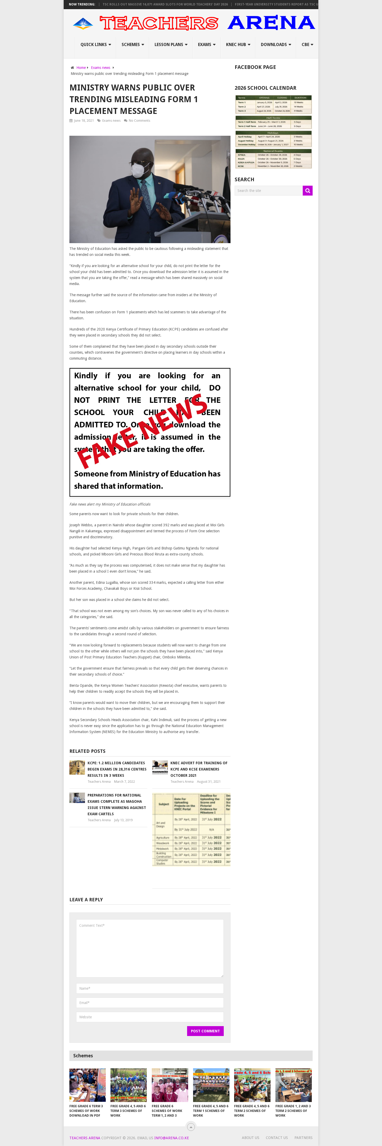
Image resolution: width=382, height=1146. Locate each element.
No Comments (139, 120)
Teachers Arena (99, 782)
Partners (303, 1138)
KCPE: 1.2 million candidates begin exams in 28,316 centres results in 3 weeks (117, 769)
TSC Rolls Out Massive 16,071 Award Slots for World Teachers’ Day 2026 (146, 4)
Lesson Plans (169, 44)
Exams (204, 44)
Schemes (131, 44)
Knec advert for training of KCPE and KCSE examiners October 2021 (198, 769)
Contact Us (277, 1138)
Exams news (111, 120)
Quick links (94, 44)
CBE (305, 44)
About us (250, 1138)
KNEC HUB (236, 44)
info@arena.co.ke (171, 1138)
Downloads (274, 44)
